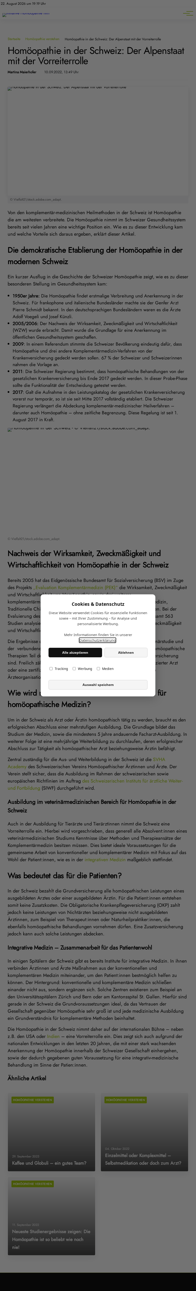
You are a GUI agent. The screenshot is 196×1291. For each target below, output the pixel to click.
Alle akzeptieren (75, 652)
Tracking (61, 669)
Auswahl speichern (98, 685)
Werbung (85, 669)
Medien (108, 669)
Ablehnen (126, 652)
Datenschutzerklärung (97, 640)
